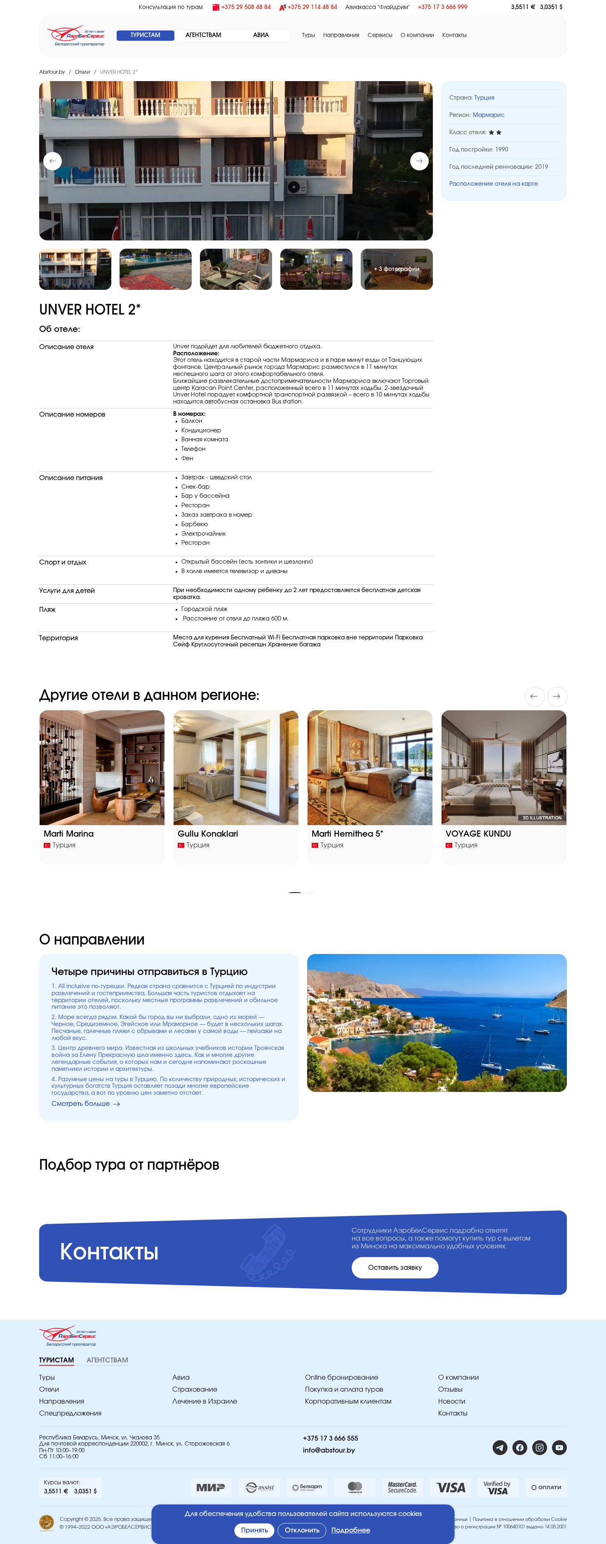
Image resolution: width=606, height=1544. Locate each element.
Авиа (181, 1377)
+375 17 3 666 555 (330, 1438)
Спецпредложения (70, 1413)
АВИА (261, 35)
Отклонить (302, 1530)
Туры (308, 35)
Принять (254, 1530)
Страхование (194, 1389)
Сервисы (380, 35)
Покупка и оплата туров (344, 1389)
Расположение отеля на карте (493, 184)
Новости (451, 1401)
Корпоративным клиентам (348, 1401)
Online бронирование (341, 1377)
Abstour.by (52, 72)
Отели (82, 72)
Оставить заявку (395, 1267)
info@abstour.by (329, 1450)
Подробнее (350, 1530)
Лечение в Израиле (204, 1401)
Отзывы (450, 1389)
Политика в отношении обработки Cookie (520, 1519)
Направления (61, 1401)
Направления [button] (341, 35)
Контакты (454, 35)
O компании (417, 35)
